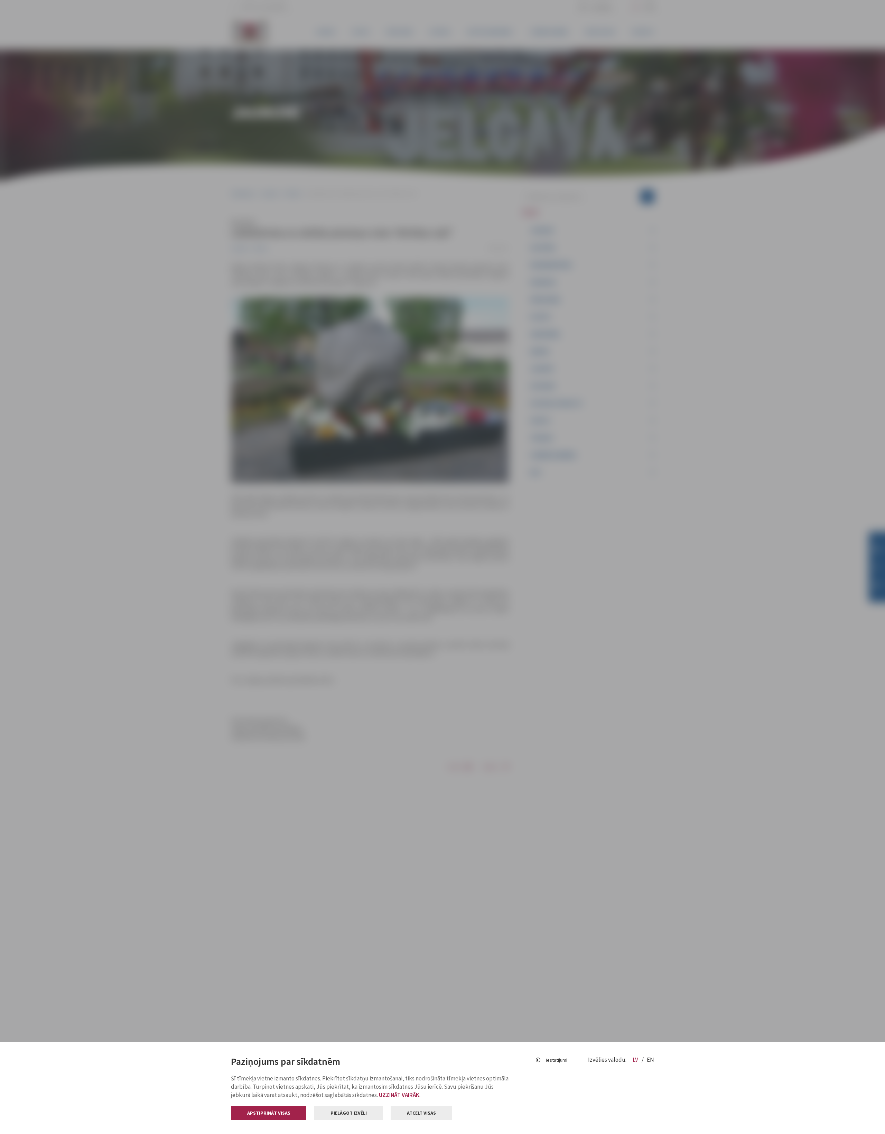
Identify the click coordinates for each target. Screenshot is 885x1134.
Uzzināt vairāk (399, 1095)
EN (650, 1059)
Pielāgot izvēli (348, 1113)
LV (636, 1059)
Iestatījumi (556, 1060)
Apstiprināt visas (268, 1113)
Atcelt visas (421, 1113)
